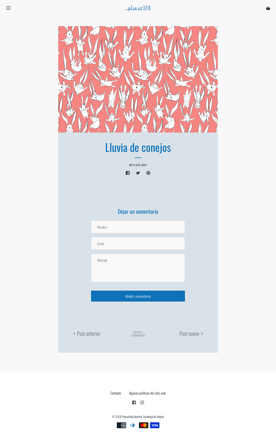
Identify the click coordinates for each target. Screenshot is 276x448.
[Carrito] (268, 8)
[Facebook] (134, 401)
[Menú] (8, 8)
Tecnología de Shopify (153, 416)
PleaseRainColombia (132, 416)
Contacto (115, 393)
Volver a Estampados (138, 334)
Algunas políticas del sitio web (147, 393)
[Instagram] (142, 401)
